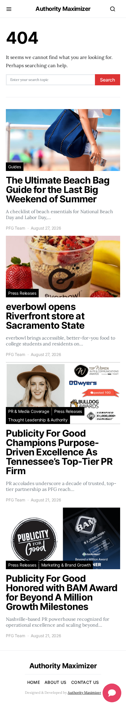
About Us (56, 682)
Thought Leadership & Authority (38, 419)
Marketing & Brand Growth (66, 564)
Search (107, 80)
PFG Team (15, 228)
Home (33, 682)
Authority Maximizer (63, 8)
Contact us (85, 682)
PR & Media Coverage (28, 411)
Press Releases (22, 293)
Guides (14, 166)
